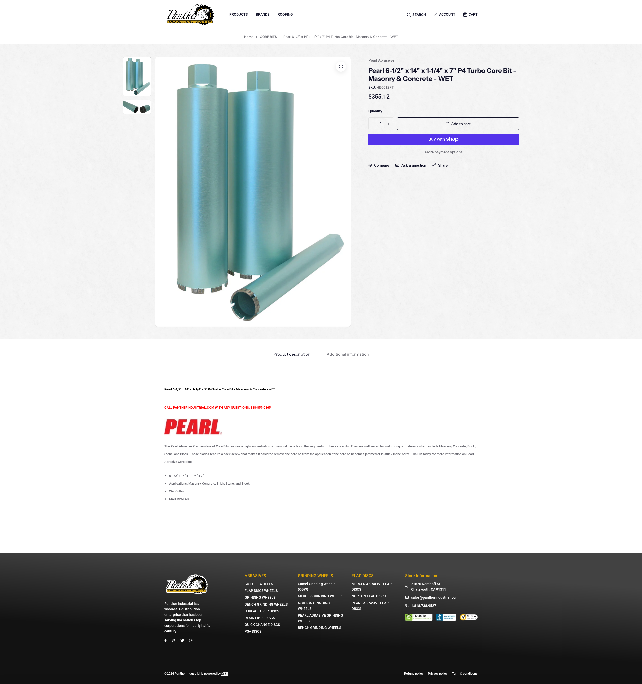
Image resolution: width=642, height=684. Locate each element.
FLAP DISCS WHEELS (261, 591)
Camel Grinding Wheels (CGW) (316, 586)
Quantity (375, 111)
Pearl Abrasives (381, 60)
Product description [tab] (291, 354)
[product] (341, 67)
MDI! (224, 673)
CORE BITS (268, 37)
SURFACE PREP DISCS (262, 611)
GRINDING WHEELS (260, 597)
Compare (381, 165)
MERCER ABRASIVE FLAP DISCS (372, 586)
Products (238, 14)
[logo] (190, 14)
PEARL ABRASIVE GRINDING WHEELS (320, 618)
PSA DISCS (253, 631)
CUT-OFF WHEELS (259, 584)
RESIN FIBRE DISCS (260, 618)
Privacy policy (437, 673)
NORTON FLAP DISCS (369, 596)
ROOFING (285, 14)
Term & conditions (465, 673)
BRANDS (263, 14)
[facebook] (165, 640)
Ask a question (413, 165)
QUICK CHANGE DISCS (262, 625)
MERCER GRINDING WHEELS (320, 596)
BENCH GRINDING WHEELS (266, 604)
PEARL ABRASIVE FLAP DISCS (370, 606)
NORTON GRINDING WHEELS (314, 606)
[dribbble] (173, 640)
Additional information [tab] (348, 354)
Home (248, 37)
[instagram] (190, 640)
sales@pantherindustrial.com (434, 597)
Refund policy (413, 673)
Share (443, 165)
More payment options (444, 152)
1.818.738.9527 (423, 606)
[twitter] (182, 640)
